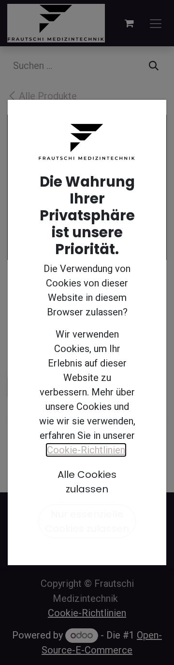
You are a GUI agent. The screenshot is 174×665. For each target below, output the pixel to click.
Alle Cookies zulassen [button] (87, 482)
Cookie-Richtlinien (86, 450)
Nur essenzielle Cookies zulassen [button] (87, 521)
